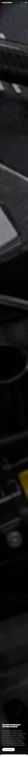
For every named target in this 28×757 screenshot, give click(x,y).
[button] (25, 3)
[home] (6, 2)
